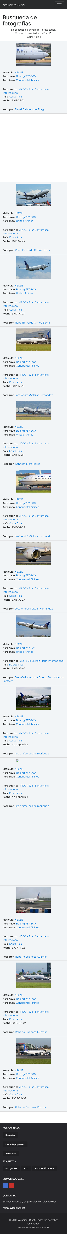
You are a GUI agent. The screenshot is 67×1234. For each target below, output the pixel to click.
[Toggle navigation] (59, 4)
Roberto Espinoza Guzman (31, 956)
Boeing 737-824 (25, 647)
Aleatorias (10, 1153)
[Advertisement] (33, 148)
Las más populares (15, 1144)
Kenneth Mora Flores (27, 463)
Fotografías (11, 1168)
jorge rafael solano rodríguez (32, 753)
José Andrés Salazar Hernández (34, 395)
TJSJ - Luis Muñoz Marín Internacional (41, 660)
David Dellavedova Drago (30, 109)
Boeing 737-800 (26, 76)
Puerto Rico (16, 664)
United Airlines (24, 220)
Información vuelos (44, 1168)
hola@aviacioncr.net (14, 1207)
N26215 (19, 72)
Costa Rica (15, 96)
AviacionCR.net (14, 4)
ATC (26, 1168)
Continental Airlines (27, 80)
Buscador (10, 1135)
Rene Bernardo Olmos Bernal (32, 250)
